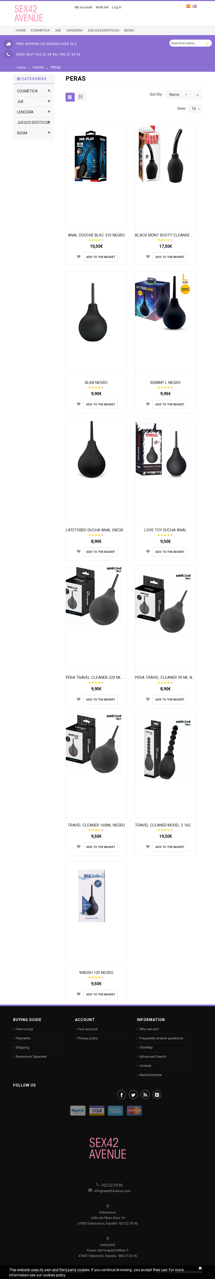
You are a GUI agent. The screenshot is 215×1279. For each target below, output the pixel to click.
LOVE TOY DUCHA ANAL (165, 530)
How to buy (24, 1029)
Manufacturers (150, 1075)
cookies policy (54, 1275)
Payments (23, 1038)
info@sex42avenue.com (112, 1191)
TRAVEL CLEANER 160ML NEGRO (96, 825)
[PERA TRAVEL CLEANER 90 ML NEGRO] (165, 604)
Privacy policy (88, 1038)
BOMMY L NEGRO (165, 382)
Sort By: (156, 94)
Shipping (22, 1047)
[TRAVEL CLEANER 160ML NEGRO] (96, 744)
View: (181, 108)
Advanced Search (152, 1057)
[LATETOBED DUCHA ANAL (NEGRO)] (96, 449)
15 (194, 109)
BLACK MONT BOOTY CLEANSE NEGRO (169, 235)
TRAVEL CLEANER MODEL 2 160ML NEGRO (172, 825)
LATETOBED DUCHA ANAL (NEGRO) (96, 530)
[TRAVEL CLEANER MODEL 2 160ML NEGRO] (165, 749)
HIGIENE (38, 67)
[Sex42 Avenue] (29, 13)
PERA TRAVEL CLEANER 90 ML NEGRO (168, 677)
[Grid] (70, 97)
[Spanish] (188, 6)
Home (21, 67)
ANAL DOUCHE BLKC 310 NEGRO (96, 235)
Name (174, 94)
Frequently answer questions (161, 1038)
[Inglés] (194, 6)
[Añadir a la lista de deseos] (79, 256)
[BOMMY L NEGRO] (165, 301)
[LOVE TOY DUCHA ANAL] (165, 449)
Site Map (146, 1047)
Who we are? (149, 1029)
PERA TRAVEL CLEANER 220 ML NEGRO (100, 677)
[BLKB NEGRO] (96, 311)
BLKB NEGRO (96, 382)
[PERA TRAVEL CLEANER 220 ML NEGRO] (96, 596)
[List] (81, 96)
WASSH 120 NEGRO (96, 972)
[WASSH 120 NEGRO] (96, 896)
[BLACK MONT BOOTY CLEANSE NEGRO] (165, 154)
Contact (145, 1066)
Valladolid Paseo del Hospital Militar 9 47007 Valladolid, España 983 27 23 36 (107, 1250)
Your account (88, 1029)
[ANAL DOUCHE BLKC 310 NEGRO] (96, 154)
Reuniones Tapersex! (31, 1057)
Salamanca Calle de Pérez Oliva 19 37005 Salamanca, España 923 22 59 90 (108, 1217)
